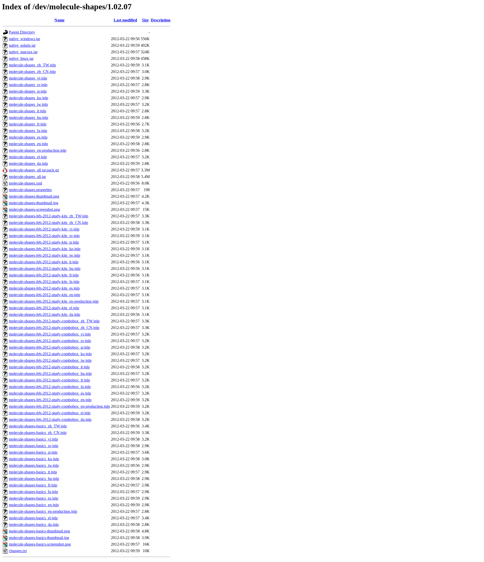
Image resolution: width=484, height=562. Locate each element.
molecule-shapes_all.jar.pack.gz (34, 170)
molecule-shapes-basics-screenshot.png (40, 544)
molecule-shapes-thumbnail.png (34, 196)
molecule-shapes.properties (30, 190)
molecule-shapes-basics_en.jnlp (34, 505)
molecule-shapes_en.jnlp (28, 144)
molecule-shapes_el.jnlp (28, 157)
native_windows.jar (24, 39)
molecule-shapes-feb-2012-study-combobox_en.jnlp (50, 400)
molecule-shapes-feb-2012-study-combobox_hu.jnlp (50, 373)
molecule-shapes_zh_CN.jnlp (32, 71)
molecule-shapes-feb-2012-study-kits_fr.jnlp (44, 275)
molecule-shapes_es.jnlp (28, 137)
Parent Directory (22, 32)
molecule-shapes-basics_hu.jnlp (34, 478)
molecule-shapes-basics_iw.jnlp (34, 465)
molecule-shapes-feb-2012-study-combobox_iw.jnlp (50, 360)
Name (59, 20)
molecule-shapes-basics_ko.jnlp (34, 459)
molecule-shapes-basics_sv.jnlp (33, 446)
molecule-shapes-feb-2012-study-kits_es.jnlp (44, 288)
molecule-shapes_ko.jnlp (28, 98)
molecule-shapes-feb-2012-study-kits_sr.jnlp (44, 242)
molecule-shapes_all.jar (27, 176)
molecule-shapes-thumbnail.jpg (33, 203)
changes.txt (18, 551)
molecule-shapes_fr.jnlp (27, 124)
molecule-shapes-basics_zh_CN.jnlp (38, 432)
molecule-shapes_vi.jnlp (28, 78)
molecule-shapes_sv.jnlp (28, 85)
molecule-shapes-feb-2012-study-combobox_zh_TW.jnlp (54, 321)
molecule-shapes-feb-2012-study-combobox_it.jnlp (49, 367)
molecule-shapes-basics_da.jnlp (34, 524)
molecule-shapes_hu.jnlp (28, 117)
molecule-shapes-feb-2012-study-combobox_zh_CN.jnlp (54, 327)
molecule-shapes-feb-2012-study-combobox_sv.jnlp (50, 341)
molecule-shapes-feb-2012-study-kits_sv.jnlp (44, 236)
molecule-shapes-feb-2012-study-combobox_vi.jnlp (50, 334)
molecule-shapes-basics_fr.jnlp (33, 485)
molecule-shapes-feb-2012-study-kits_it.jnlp (43, 262)
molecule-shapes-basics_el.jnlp (33, 518)
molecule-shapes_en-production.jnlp (37, 150)
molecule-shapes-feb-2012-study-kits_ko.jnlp (44, 249)
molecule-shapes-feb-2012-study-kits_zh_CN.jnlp (48, 222)
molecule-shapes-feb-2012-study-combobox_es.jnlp (50, 393)
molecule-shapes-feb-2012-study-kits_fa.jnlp (44, 281)
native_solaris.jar (22, 45)
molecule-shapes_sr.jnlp (28, 91)
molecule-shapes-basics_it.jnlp (33, 472)
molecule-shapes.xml (25, 183)
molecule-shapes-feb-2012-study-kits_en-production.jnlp (54, 301)
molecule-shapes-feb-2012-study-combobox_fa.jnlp (50, 387)
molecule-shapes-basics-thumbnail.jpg (39, 537)
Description (160, 20)
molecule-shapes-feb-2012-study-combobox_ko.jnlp (50, 354)
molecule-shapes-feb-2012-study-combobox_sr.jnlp (49, 347)
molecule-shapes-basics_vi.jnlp (33, 439)
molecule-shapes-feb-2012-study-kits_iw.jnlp (44, 255)
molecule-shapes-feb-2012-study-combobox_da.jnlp (50, 419)
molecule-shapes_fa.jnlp (28, 131)
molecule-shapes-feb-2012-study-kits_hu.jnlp (44, 268)
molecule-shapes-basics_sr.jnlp (33, 452)
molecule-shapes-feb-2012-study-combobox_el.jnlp (49, 413)
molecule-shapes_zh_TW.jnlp (32, 65)
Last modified (125, 20)
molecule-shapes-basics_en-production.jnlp (43, 511)
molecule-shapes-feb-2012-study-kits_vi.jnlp (44, 229)
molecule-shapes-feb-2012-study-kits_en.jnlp (44, 295)
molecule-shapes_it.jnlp (27, 111)
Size (145, 20)
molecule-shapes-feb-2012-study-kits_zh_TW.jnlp (48, 216)
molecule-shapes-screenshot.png (34, 209)
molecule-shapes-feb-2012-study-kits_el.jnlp (44, 308)
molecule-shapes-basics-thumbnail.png (39, 531)
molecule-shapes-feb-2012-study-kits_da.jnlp (44, 314)
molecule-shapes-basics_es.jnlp (33, 498)
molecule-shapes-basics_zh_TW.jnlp (38, 426)
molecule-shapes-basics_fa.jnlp (33, 492)
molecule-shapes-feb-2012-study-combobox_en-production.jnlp (59, 406)
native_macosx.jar (23, 52)
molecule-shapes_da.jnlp (28, 163)
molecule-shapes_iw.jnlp (28, 104)
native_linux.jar (21, 58)
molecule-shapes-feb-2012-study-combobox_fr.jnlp (49, 380)
